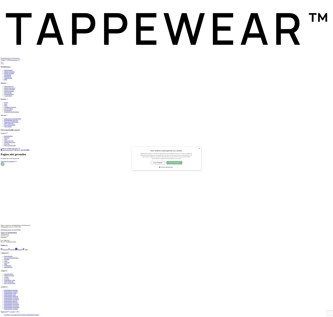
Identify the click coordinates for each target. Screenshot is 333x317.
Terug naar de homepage (8, 161)
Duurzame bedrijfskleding (11, 122)
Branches (6, 137)
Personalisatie (8, 92)
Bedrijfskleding (8, 70)
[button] (166, 167)
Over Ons (7, 144)
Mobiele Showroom (9, 88)
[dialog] (166, 158)
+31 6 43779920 (16, 230)
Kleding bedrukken (9, 72)
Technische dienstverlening (11, 112)
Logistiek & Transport (10, 107)
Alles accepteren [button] (174, 162)
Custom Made (8, 96)
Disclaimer (36, 315)
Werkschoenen (8, 78)
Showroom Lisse (8, 86)
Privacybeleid (21, 315)
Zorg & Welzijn (8, 109)
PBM (5, 79)
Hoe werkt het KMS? (10, 145)
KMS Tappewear (9, 123)
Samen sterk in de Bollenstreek (12, 118)
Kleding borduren (9, 73)
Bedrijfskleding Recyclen (11, 120)
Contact (3, 60)
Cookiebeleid (29, 315)
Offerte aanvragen (13, 60)
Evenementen (8, 110)
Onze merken (8, 126)
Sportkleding (7, 75)
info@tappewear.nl (6, 230)
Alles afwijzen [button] (157, 162)
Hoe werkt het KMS (9, 125)
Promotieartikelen (9, 94)
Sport (5, 104)
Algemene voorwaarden (11, 315)
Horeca (6, 102)
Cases (5, 139)
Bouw (6, 105)
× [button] (199, 148)
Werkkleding (7, 76)
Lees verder (178, 158)
